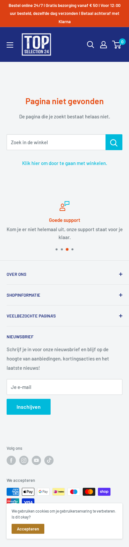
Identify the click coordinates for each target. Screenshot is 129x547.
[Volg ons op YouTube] (36, 460)
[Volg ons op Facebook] (11, 460)
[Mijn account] (103, 44)
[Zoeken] (90, 44)
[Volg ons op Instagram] (23, 460)
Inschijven (29, 406)
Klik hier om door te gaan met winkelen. (64, 163)
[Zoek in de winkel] (114, 142)
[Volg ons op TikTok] (49, 460)
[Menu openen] (10, 45)
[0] (117, 45)
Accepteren (28, 528)
